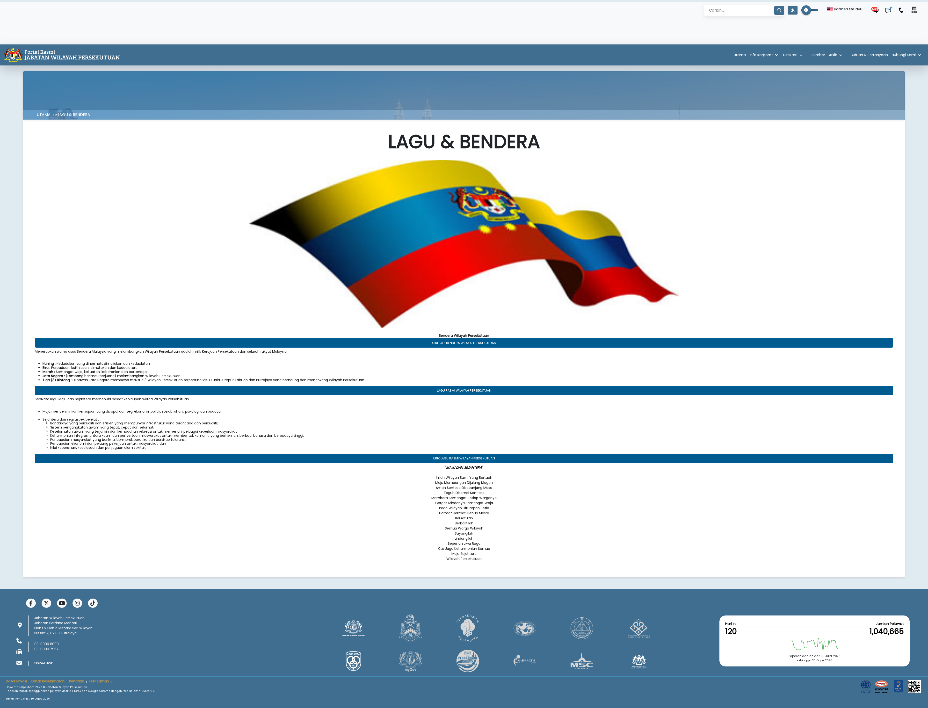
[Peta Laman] (914, 10)
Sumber (818, 54)
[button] (793, 10)
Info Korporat (761, 54)
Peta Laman (99, 681)
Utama (740, 54)
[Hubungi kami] (901, 10)
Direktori (790, 54)
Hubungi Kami (904, 54)
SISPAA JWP (43, 663)
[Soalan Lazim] (875, 10)
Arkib (833, 54)
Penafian (76, 681)
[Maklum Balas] (888, 10)
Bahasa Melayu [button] (847, 9)
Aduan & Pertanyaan (869, 54)
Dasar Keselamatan (48, 681)
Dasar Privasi (16, 681)
